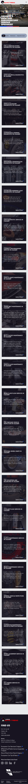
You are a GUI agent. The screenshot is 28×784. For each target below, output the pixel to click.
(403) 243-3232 (5, 735)
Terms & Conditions (8, 782)
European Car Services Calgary (11, 746)
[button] (26, 2)
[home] (8, 2)
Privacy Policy (2, 782)
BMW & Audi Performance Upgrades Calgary (12, 749)
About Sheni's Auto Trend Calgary (11, 753)
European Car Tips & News (9, 755)
